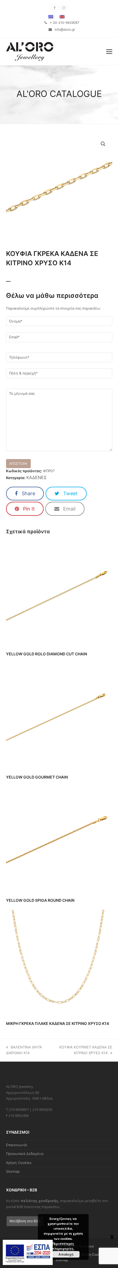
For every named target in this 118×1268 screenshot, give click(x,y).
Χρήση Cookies (19, 1162)
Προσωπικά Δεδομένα (24, 1153)
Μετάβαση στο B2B (25, 1221)
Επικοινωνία (16, 1145)
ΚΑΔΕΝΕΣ (36, 477)
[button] (109, 51)
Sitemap (13, 1171)
